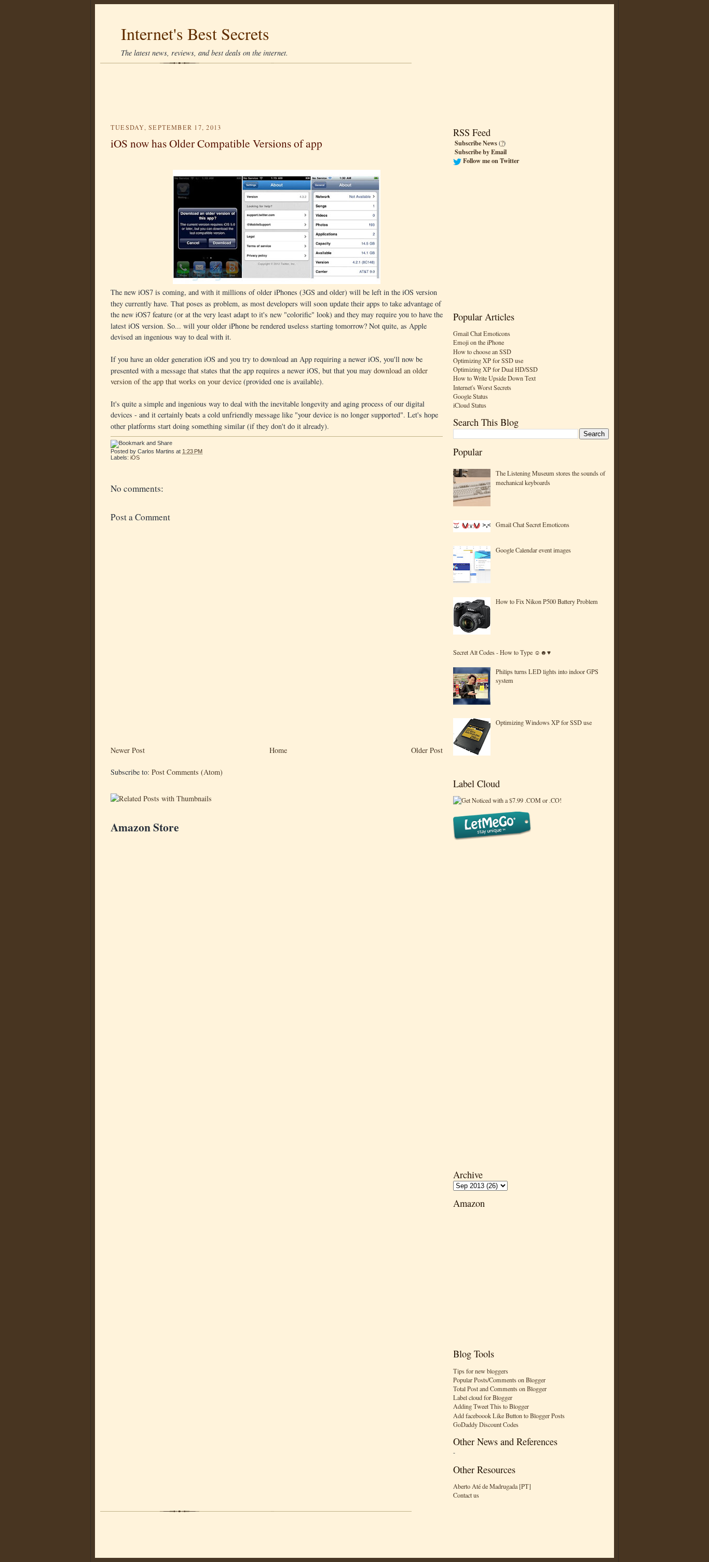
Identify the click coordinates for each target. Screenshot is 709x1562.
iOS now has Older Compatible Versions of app (216, 143)
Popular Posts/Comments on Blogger (499, 1380)
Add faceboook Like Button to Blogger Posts (509, 1415)
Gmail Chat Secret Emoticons (532, 524)
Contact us (466, 1495)
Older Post (427, 750)
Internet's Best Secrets (195, 33)
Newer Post (128, 750)
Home (278, 750)
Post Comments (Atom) (187, 772)
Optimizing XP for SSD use (488, 360)
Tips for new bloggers (480, 1371)
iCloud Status (469, 405)
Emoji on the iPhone (478, 342)
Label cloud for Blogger (482, 1397)
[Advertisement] (354, 93)
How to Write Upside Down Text (494, 378)
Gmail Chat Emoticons (481, 333)
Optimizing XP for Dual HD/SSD (495, 369)
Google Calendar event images (533, 550)
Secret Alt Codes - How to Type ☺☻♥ (502, 652)
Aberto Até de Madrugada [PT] (492, 1486)
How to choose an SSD (482, 351)
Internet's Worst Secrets (482, 387)
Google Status (470, 396)
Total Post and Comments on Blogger (500, 1388)
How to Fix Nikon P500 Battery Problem (547, 601)
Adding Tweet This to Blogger (491, 1406)
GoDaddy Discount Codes (486, 1424)
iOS (135, 457)
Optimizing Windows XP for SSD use (544, 722)
